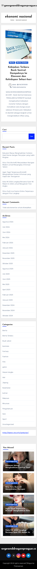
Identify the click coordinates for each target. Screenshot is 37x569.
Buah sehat (6, 341)
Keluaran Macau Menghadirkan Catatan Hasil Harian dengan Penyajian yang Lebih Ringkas (18, 155)
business (5, 346)
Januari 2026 (7, 248)
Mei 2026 (5, 237)
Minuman (5, 403)
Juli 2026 (6, 227)
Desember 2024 (8, 305)
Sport (4, 419)
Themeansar (18, 566)
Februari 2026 (7, 243)
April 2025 (6, 290)
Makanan (5, 398)
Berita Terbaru (22, 62)
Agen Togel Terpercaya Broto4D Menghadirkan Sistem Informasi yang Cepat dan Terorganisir (16, 174)
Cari (4, 130)
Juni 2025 (6, 279)
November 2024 (8, 310)
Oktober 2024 (7, 316)
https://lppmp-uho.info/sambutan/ (15, 433)
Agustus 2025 (7, 269)
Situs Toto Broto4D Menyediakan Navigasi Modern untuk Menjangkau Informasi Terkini (18, 165)
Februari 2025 (7, 295)
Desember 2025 (8, 253)
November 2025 (8, 258)
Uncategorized (8, 424)
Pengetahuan (7, 409)
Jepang (5, 383)
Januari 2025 (7, 300)
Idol (3, 377)
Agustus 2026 (7, 222)
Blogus (29, 563)
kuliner (5, 393)
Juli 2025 (6, 274)
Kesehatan (6, 388)
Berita (12, 62)
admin (14, 84)
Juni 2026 (6, 232)
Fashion (5, 357)
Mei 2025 (5, 284)
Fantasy (5, 351)
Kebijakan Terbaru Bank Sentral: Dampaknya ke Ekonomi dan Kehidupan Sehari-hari (18, 73)
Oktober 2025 (7, 263)
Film (4, 362)
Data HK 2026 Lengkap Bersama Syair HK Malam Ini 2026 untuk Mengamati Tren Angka (18, 184)
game (4, 367)
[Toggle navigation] (2, 5)
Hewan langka (7, 372)
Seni (4, 414)
